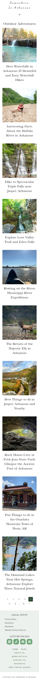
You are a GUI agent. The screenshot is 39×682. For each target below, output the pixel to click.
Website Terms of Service (15, 630)
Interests (19, 664)
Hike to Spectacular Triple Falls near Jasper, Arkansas (19, 186)
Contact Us (19, 660)
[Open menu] (19, 14)
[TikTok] (16, 641)
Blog (24, 649)
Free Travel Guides (19, 667)
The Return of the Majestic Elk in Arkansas (19, 348)
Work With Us (19, 656)
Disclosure (9, 623)
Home (15, 649)
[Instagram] (9, 641)
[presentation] (19, 45)
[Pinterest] (29, 641)
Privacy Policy (10, 619)
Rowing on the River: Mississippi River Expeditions (19, 292)
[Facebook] (23, 641)
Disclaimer (9, 626)
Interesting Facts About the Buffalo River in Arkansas (19, 130)
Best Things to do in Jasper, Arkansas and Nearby (19, 403)
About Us (19, 653)
